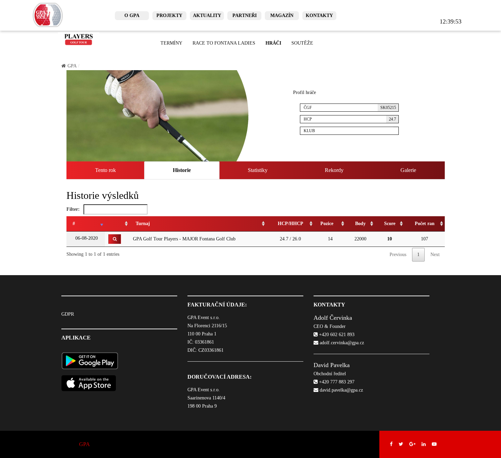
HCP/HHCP (290, 223)
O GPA (131, 15)
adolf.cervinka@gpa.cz (341, 342)
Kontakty (319, 15)
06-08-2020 (86, 238)
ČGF (350, 107)
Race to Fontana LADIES (224, 43)
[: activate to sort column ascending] (117, 224)
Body (360, 223)
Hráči (273, 43)
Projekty (169, 15)
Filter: (73, 209)
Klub (309, 130)
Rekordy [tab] (334, 170)
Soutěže (302, 43)
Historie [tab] (182, 170)
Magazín (281, 15)
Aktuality (207, 15)
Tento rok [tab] (105, 170)
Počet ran (425, 223)
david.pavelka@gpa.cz (340, 390)
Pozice (326, 223)
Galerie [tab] (408, 170)
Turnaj (143, 223)
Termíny (171, 43)
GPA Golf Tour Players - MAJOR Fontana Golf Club (184, 238)
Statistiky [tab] (258, 170)
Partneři (244, 15)
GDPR (67, 314)
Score (389, 223)
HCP (350, 119)
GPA (72, 65)
